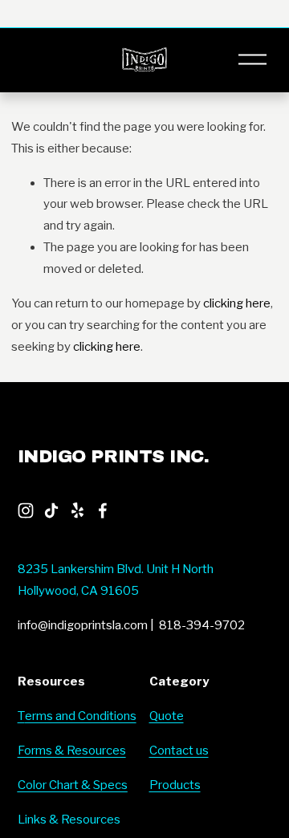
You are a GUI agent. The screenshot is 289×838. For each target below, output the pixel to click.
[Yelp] (77, 510)
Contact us (179, 750)
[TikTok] (51, 510)
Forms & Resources (72, 750)
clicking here (237, 303)
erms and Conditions (80, 716)
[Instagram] (26, 510)
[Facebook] (103, 510)
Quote (166, 716)
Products (175, 785)
